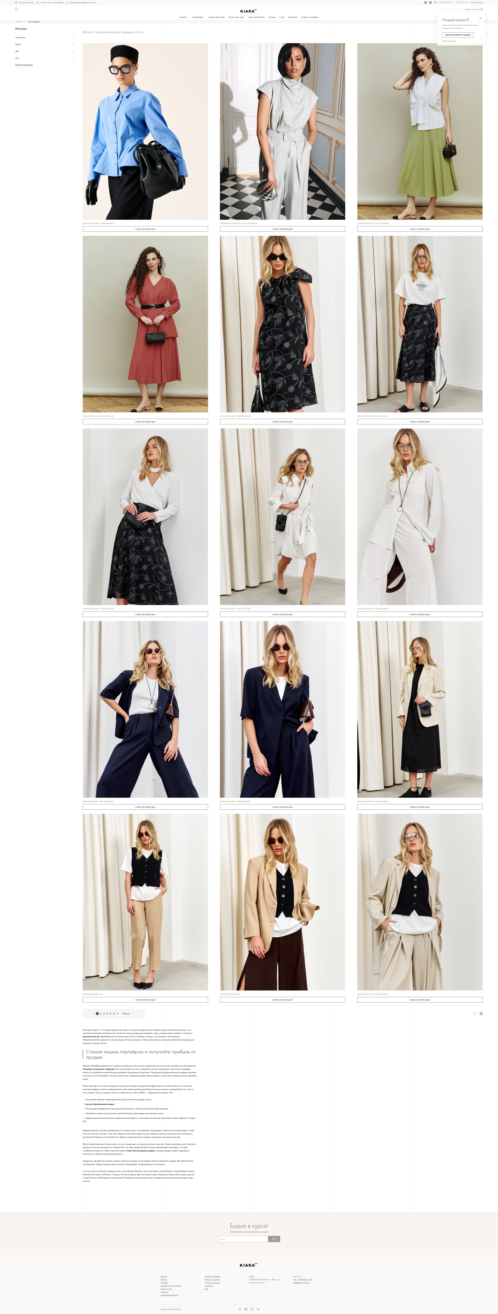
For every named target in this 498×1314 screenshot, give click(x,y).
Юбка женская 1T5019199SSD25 (372, 416)
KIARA (101, 1030)
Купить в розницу (310, 17)
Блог (207, 1289)
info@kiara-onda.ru (446, 2)
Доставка (164, 1282)
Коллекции (197, 17)
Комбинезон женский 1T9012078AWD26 (238, 223)
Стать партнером (256, 17)
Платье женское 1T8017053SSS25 (98, 416)
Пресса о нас (166, 1289)
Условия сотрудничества (171, 1286)
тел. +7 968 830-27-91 (303, 1279)
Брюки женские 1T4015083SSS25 (98, 801)
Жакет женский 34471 (230, 994)
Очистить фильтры (24, 65)
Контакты (293, 17)
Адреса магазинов (212, 1276)
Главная (164, 1276)
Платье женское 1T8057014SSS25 (235, 609)
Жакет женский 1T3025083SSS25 (235, 801)
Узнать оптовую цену (145, 229)
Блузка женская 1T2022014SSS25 (98, 609)
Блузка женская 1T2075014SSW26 (373, 223)
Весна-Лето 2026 (236, 17)
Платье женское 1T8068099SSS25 (235, 416)
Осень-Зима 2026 (217, 17)
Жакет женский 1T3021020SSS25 (372, 801)
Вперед (125, 1014)
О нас (282, 17)
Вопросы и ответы (212, 1279)
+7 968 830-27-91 (461, 2)
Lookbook (209, 1286)
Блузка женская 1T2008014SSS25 (373, 609)
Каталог (183, 17)
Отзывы (272, 17)
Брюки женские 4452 (93, 994)
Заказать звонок (476, 2)
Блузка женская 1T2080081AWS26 (99, 223)
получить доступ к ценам (457, 35)
